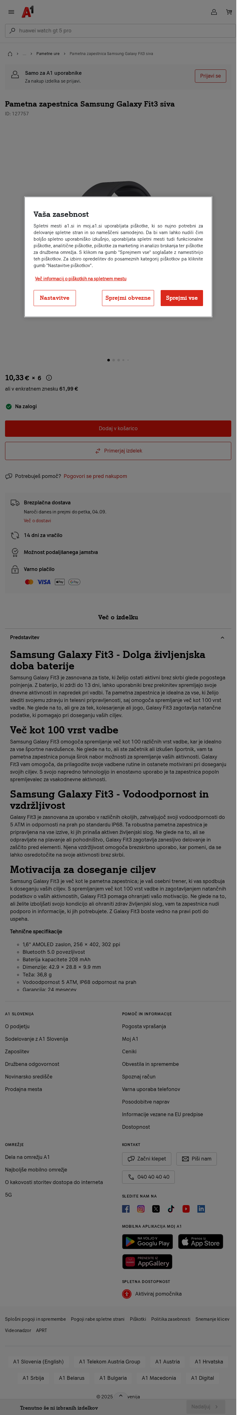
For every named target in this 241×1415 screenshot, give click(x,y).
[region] (118, 256)
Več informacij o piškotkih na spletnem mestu (80, 279)
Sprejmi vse (182, 297)
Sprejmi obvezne (128, 297)
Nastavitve (54, 297)
